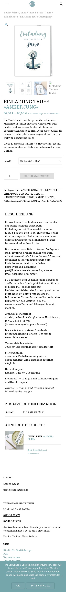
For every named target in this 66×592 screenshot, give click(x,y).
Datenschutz (40, 585)
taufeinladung (51, 200)
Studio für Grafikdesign (17, 550)
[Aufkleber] (14, 440)
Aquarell (37, 190)
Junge (30, 197)
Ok (18, 585)
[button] (6, 25)
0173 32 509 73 (11, 515)
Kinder (49, 197)
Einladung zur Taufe (18, 193)
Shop (23, 12)
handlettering (14, 197)
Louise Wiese (11, 12)
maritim (24, 200)
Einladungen (11, 16)
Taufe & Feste (35, 12)
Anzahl (8, 161)
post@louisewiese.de (15, 489)
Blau (56, 190)
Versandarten (11, 557)
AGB (5, 553)
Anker (25, 190)
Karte (40, 197)
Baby (48, 190)
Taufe (48, 12)
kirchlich (10, 200)
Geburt (38, 193)
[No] (61, 576)
